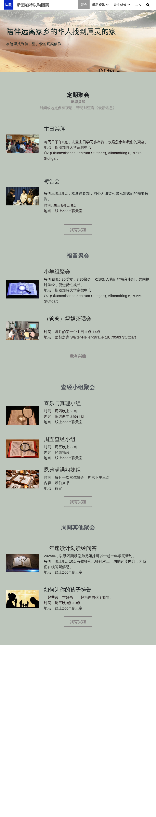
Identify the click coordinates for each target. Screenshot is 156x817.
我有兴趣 (78, 229)
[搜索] (148, 5)
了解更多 (43, 789)
